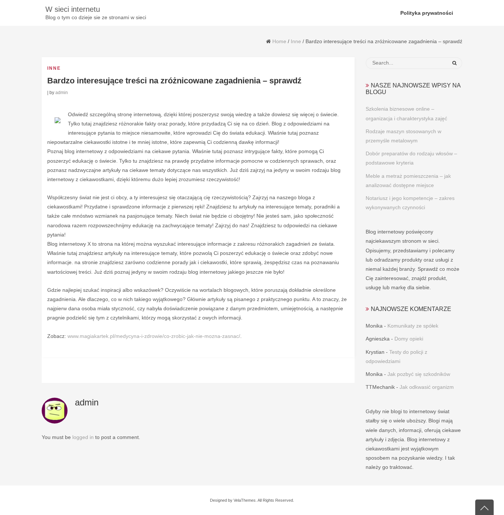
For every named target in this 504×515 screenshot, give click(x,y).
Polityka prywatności (426, 13)
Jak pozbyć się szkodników (418, 374)
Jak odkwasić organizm (427, 387)
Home (279, 41)
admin (61, 92)
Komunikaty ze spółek (412, 326)
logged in (83, 437)
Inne (296, 41)
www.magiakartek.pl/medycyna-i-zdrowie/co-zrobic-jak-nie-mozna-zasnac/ (154, 336)
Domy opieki (408, 339)
